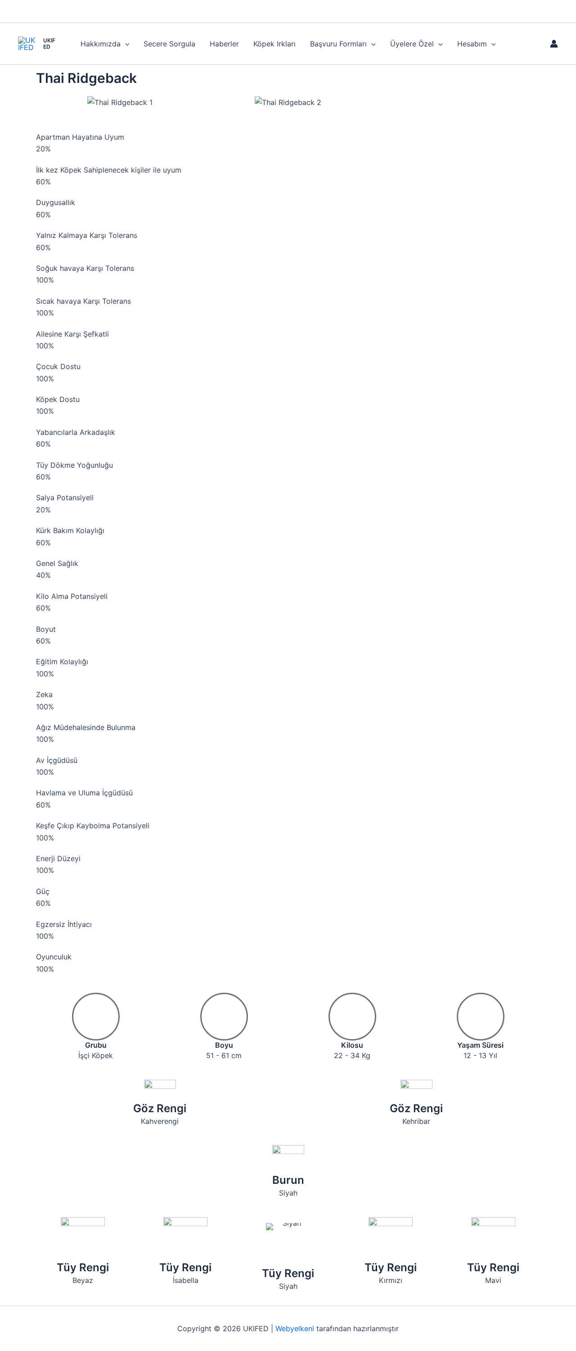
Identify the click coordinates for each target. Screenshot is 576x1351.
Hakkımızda (101, 43)
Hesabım (472, 43)
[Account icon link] (554, 44)
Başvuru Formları (338, 43)
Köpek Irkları (274, 43)
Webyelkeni (294, 1328)
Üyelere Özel (412, 43)
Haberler (224, 43)
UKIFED (49, 43)
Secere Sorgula (169, 43)
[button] (125, 43)
